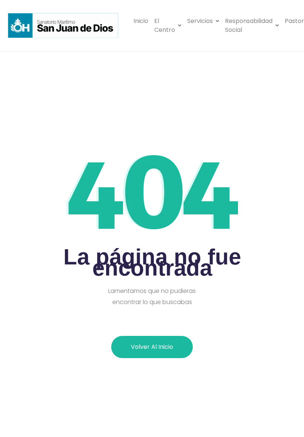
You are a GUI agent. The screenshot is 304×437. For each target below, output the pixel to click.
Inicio (140, 21)
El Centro (164, 25)
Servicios (200, 21)
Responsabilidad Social (248, 25)
